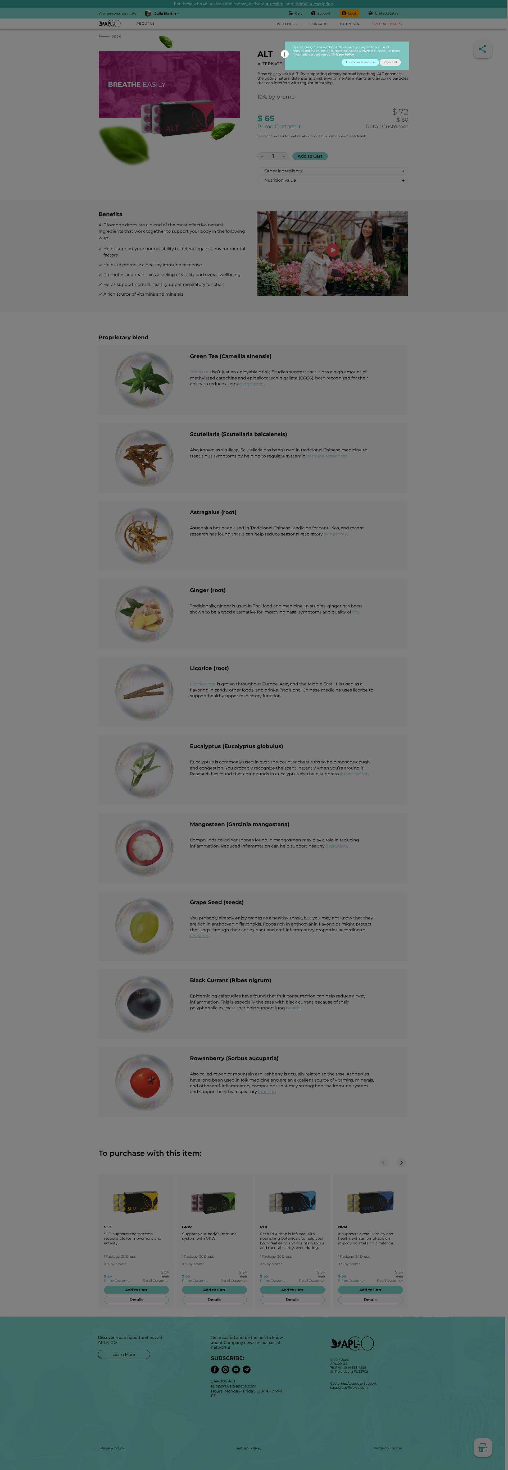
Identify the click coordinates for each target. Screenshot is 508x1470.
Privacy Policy (343, 54)
